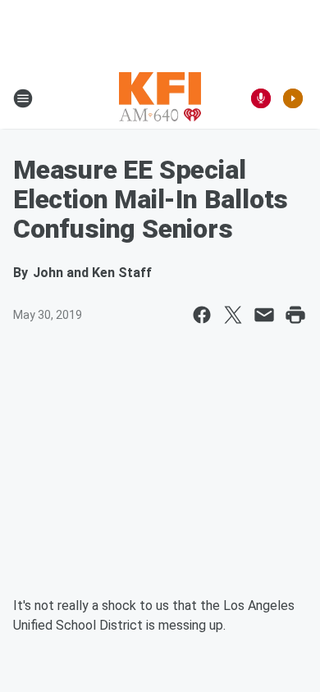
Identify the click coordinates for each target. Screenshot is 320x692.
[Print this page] (295, 314)
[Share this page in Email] (264, 314)
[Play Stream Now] (293, 98)
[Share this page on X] (233, 314)
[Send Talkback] (261, 98)
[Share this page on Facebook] (201, 314)
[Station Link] (160, 98)
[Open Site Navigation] (23, 98)
